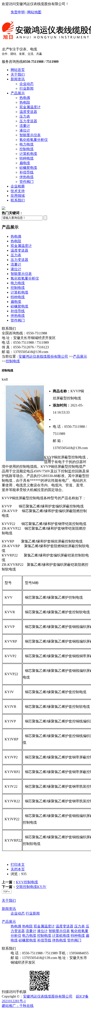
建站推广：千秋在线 (18, 1006)
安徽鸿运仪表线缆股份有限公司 (43, 356)
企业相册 (18, 186)
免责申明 (18, 12)
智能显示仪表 (30, 135)
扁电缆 (24, 163)
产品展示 (18, 93)
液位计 (24, 130)
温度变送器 (28, 112)
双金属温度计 (30, 107)
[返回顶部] (7, 893)
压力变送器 (28, 121)
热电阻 (24, 102)
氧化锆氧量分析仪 (33, 140)
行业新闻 (26, 88)
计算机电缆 (28, 154)
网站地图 (34, 12)
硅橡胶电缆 (28, 168)
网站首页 (18, 70)
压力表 (24, 116)
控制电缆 (26, 149)
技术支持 (18, 191)
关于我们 (18, 74)
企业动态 (26, 84)
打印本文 (18, 864)
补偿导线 (26, 172)
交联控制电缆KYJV (31, 887)
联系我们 (18, 200)
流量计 (24, 126)
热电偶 (24, 98)
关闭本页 (18, 869)
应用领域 (18, 195)
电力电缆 (26, 144)
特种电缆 (26, 158)
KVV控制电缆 (27, 882)
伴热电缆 (26, 177)
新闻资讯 (18, 79)
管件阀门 (26, 181)
